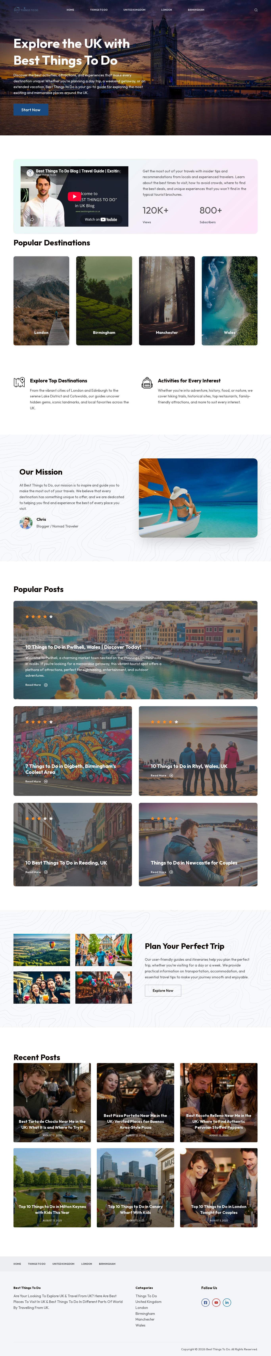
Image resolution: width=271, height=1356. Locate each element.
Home (70, 9)
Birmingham (196, 9)
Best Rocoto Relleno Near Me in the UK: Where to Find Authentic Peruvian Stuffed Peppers (218, 1121)
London (166, 9)
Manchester (145, 1319)
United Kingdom (134, 9)
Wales (140, 1325)
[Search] (256, 10)
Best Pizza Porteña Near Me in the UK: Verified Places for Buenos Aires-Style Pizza (135, 1121)
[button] (25, 522)
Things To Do (99, 9)
